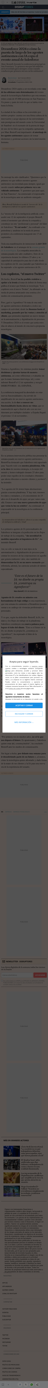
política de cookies (15, 688)
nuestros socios (37, 666)
